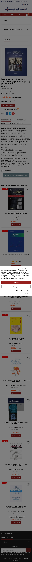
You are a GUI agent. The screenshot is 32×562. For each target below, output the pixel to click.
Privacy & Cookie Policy (23, 291)
